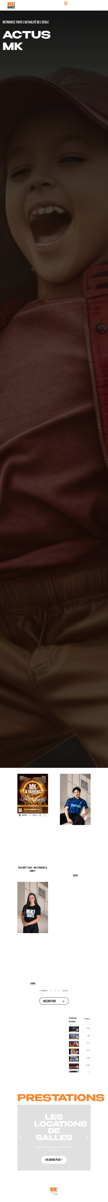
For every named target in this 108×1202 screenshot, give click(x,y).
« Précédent (43, 991)
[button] (21, 1138)
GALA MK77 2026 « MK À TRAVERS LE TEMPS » (32, 869)
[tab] (79, 1028)
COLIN (75, 875)
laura (32, 983)
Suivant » (65, 991)
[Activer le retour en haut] (102, 1196)
